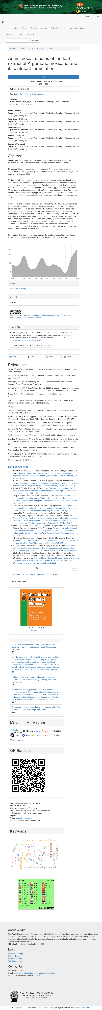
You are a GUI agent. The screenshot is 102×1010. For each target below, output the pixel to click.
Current (34, 28)
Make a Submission (19, 581)
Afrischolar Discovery (81, 1007)
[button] (16, 357)
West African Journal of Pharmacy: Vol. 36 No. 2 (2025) (35, 563)
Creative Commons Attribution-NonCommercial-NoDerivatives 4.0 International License (40, 316)
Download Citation (42, 345)
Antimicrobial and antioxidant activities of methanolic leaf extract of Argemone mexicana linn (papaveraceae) (42, 474)
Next (74, 568)
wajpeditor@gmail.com (25, 818)
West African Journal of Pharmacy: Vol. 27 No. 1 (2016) (44, 491)
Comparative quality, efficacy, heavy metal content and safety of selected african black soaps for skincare (36, 708)
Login (98, 16)
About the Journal (15, 961)
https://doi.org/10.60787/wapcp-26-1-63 (30, 94)
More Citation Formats (21, 345)
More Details (16, 739)
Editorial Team (13, 956)
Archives (43, 28)
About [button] (30, 34)
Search (35, 40)
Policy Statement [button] (58, 28)
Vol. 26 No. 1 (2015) (36, 48)
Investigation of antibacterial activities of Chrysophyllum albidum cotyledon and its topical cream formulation (44, 508)
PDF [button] (43, 77)
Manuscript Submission (15, 34)
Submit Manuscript (15, 953)
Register (88, 16)
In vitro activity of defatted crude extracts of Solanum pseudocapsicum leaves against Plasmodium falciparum (44, 548)
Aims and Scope (20, 28)
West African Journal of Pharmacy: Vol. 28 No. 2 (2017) (50, 523)
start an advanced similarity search (33, 574)
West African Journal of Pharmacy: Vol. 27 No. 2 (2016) (50, 543)
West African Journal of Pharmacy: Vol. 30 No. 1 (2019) (45, 510)
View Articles (36, 630)
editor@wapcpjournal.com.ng (25, 973)
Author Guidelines (77, 28)
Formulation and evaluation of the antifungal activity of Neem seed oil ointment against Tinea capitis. (44, 489)
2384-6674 (41, 944)
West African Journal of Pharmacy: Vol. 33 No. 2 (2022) (53, 485)
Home (8, 28)
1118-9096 (22, 944)
